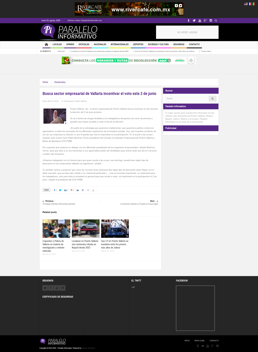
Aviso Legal (200, 340)
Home (45, 82)
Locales (57, 44)
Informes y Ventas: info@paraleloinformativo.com (85, 20)
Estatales (84, 44)
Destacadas (60, 82)
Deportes (138, 44)
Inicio (187, 340)
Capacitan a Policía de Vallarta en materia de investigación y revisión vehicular (53, 245)
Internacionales (120, 44)
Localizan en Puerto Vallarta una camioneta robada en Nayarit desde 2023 (89, 51)
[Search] (212, 98)
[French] (250, 4)
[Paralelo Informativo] (69, 32)
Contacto (194, 44)
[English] (246, 4)
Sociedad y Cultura (158, 44)
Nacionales (100, 44)
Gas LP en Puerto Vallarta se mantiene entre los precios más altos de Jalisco (154, 51)
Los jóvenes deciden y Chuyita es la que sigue (139, 202)
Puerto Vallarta (81, 101)
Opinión (70, 44)
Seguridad (178, 44)
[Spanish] (254, 4)
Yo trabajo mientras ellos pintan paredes (59, 202)
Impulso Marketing (88, 348)
